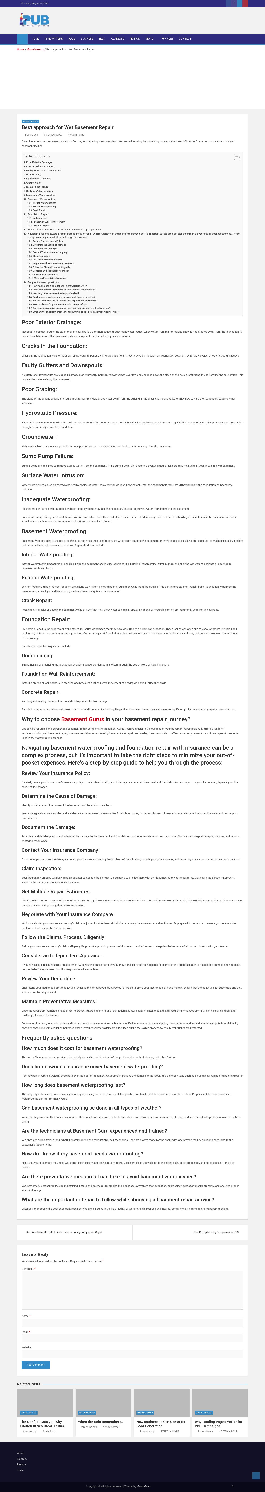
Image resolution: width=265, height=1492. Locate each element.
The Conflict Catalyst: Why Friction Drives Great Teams (42, 1424)
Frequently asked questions (43, 282)
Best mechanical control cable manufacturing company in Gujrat (64, 1232)
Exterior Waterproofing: (44, 206)
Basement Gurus (82, 719)
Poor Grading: (34, 174)
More (149, 38)
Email (26, 1331)
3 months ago (147, 1431)
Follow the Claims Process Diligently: (51, 267)
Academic (117, 38)
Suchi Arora (49, 1431)
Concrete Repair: (41, 225)
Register (22, 1464)
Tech (102, 38)
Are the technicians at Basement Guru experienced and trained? (65, 300)
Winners (167, 38)
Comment (29, 1268)
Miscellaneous (31, 121)
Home (35, 38)
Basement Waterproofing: (42, 199)
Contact (185, 38)
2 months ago (89, 1427)
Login (20, 1470)
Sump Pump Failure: (37, 186)
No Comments (76, 134)
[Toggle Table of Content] (235, 157)
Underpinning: (40, 218)
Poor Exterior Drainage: (39, 162)
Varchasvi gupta (53, 134)
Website (26, 1347)
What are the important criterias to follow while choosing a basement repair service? (75, 312)
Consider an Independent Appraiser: (51, 271)
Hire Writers (54, 38)
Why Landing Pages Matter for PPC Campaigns (218, 1424)
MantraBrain (144, 1486)
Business (87, 38)
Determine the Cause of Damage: (49, 245)
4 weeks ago (30, 1431)
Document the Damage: (45, 248)
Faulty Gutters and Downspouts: (43, 170)
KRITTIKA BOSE (170, 1431)
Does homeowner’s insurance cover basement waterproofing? (64, 290)
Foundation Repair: (38, 214)
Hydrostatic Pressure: (38, 178)
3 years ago (31, 134)
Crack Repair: (39, 210)
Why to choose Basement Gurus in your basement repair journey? (64, 229)
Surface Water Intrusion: (39, 191)
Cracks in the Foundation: (40, 166)
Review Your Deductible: (46, 274)
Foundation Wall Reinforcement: (49, 222)
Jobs (71, 38)
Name (26, 1316)
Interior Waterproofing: (44, 203)
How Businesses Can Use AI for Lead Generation (161, 1424)
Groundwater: (33, 182)
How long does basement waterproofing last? (56, 293)
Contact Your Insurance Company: (50, 252)
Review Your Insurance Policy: (48, 241)
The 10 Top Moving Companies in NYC (216, 1232)
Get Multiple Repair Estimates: (48, 259)
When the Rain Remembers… (100, 1422)
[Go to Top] (256, 1475)
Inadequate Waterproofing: (41, 194)
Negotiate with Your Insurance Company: (53, 263)
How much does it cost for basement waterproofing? (60, 286)
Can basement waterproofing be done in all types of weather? (64, 297)
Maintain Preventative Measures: (50, 278)
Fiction (135, 38)
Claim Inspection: (41, 256)
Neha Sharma (111, 1427)
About (20, 1453)
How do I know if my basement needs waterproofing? (60, 304)
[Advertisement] (132, 79)
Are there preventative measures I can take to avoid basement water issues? (71, 308)
